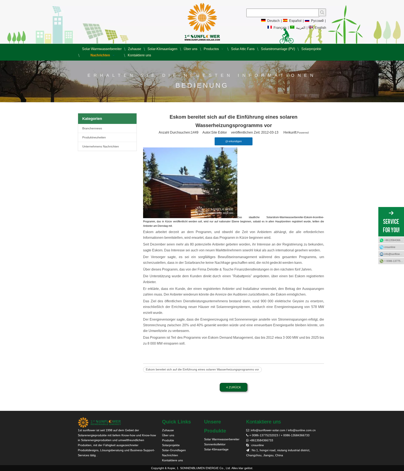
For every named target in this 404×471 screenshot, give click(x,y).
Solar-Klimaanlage (216, 449)
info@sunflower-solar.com (268, 430)
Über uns (168, 435)
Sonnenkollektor (215, 444)
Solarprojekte (171, 445)
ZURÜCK (234, 387)
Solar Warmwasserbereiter (221, 439)
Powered (303, 132)
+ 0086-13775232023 (394, 261)
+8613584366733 (394, 240)
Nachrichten (170, 455)
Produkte (168, 440)
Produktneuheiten (94, 137)
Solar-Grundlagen (174, 450)
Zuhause (168, 430)
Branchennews (92, 128)
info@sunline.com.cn (302, 430)
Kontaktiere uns (172, 460)
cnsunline (389, 247)
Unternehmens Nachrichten (100, 146)
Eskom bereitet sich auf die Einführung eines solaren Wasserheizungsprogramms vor (202, 369)
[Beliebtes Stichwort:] (322, 12)
